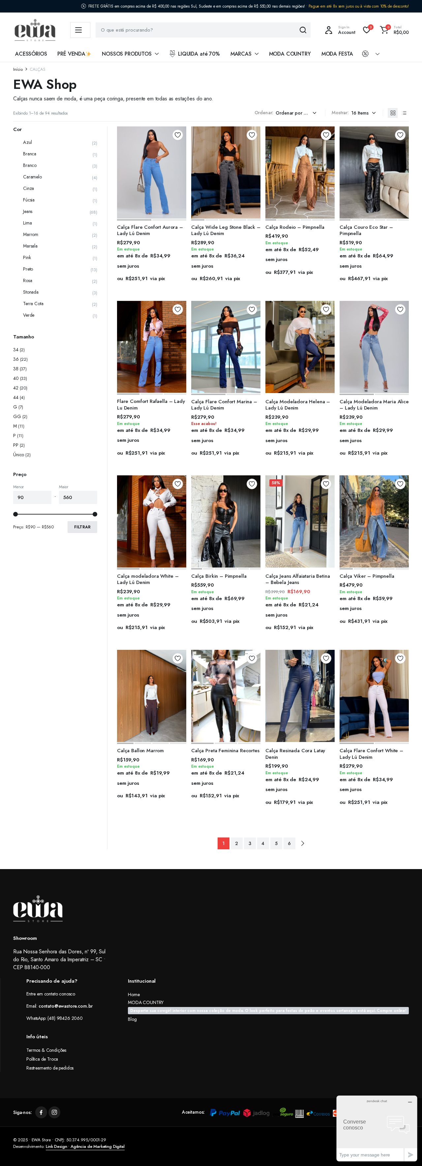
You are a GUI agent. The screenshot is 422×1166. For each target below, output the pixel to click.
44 (15, 397)
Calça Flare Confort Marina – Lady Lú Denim (224, 405)
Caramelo (32, 176)
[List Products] (404, 113)
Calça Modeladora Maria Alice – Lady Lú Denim (374, 405)
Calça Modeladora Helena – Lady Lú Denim (297, 405)
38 (15, 368)
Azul (27, 142)
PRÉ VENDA (71, 54)
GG (17, 416)
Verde (28, 315)
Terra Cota (33, 303)
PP (15, 445)
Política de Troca (42, 1059)
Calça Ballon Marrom (140, 750)
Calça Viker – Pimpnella (367, 576)
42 (15, 387)
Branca (29, 153)
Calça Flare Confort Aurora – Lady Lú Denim (150, 230)
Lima (27, 223)
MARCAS (241, 54)
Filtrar (82, 527)
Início (18, 69)
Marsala (30, 246)
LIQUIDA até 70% (199, 54)
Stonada (31, 292)
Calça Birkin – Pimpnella (218, 576)
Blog (132, 1019)
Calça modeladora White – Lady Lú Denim (147, 579)
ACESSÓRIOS (31, 54)
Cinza (28, 188)
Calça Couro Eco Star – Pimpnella (366, 230)
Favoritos (177, 135)
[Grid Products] (393, 113)
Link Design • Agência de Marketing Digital (85, 1146)
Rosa (27, 280)
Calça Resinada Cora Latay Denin (295, 754)
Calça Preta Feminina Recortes (225, 750)
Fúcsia (29, 200)
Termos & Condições (46, 1050)
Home (133, 994)
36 (16, 359)
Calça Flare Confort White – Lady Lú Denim (371, 754)
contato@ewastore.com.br (66, 1006)
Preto (28, 269)
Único (18, 454)
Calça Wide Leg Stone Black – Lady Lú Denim (225, 230)
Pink (27, 257)
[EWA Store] (35, 30)
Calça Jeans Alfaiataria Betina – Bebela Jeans (297, 579)
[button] (393, 30)
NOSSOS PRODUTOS (127, 54)
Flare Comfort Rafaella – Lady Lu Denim (151, 404)
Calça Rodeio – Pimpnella (294, 227)
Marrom (30, 234)
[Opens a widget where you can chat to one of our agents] (377, 1128)
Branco (30, 165)
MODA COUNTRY (290, 54)
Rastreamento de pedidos (50, 1068)
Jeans (27, 211)
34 (15, 349)
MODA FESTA (337, 54)
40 (16, 378)
